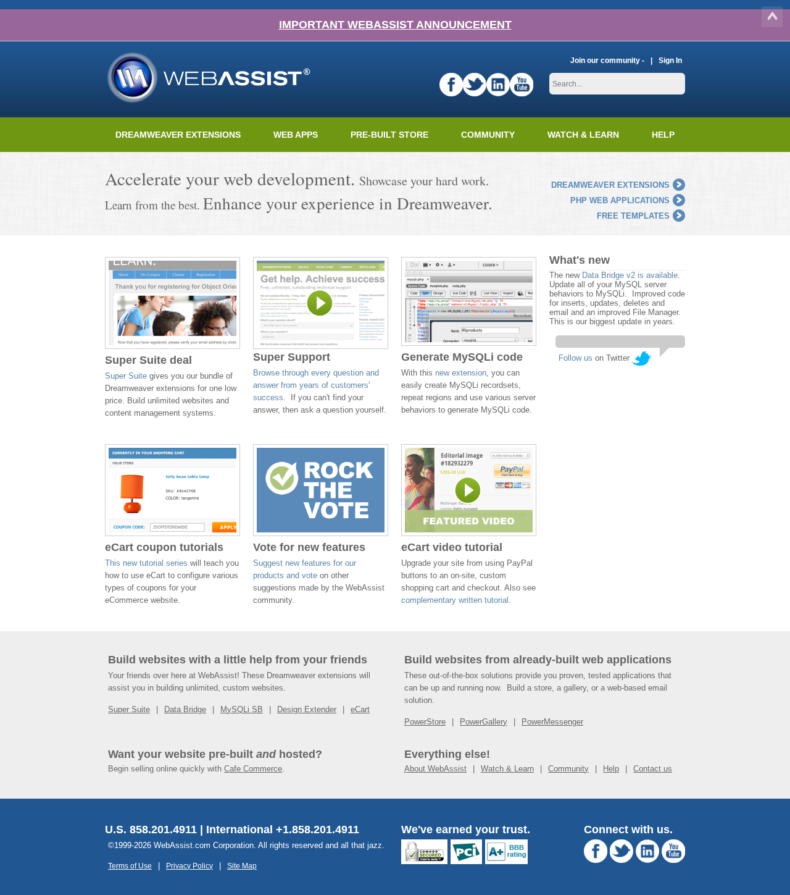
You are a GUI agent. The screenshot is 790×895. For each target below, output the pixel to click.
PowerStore (425, 721)
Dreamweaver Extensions (178, 135)
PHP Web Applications (620, 200)
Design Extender (306, 709)
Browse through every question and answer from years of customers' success (316, 385)
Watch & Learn (583, 135)
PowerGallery (483, 721)
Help (611, 768)
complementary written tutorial (455, 600)
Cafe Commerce (253, 768)
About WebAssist (435, 768)
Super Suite (126, 375)
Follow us (575, 358)
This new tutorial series (146, 563)
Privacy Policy (189, 866)
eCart (360, 709)
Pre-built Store (389, 135)
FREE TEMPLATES (633, 216)
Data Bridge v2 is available (630, 275)
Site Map (242, 866)
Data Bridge (185, 709)
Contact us (652, 768)
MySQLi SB (241, 709)
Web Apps (295, 135)
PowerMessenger (552, 721)
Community (488, 135)
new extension (460, 372)
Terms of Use (130, 866)
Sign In (670, 60)
